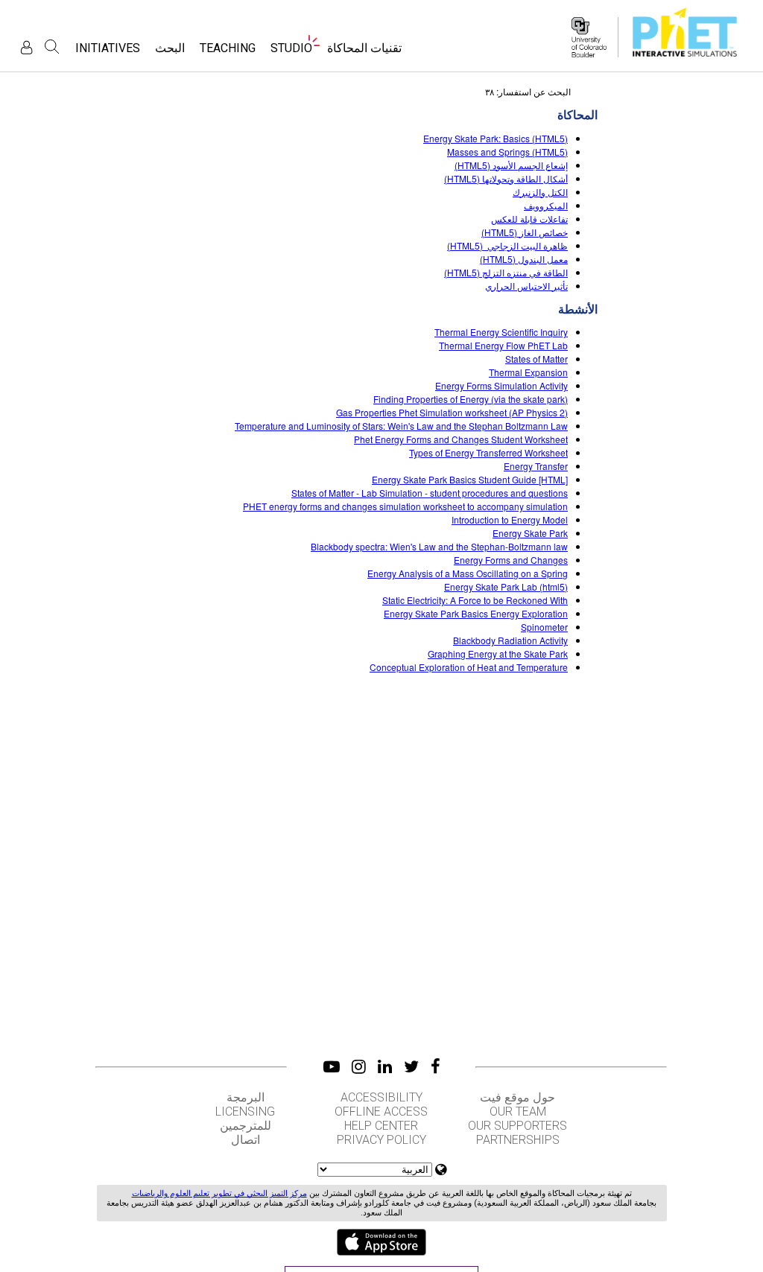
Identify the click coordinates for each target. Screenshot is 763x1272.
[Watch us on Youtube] (331, 1066)
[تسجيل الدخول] (26, 47)
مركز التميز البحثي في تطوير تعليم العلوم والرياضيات (219, 1193)
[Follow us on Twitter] (411, 1066)
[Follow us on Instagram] (358, 1066)
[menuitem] (364, 52)
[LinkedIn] (384, 1066)
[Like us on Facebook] (435, 1066)
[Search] (52, 47)
